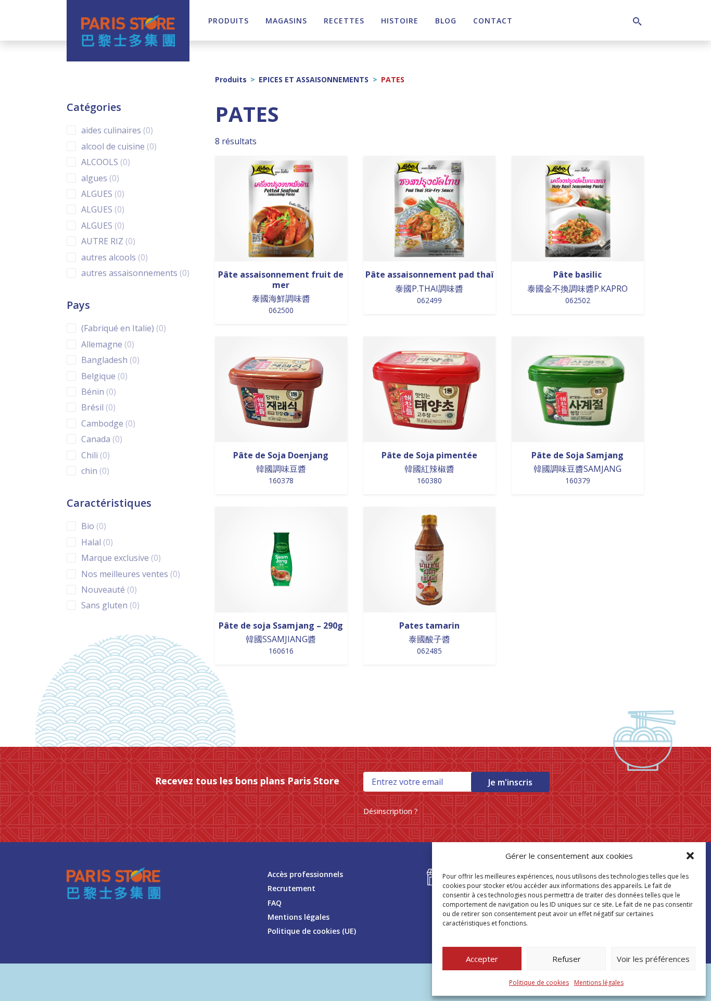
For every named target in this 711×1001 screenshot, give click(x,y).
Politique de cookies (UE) (312, 931)
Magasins (286, 21)
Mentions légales (599, 982)
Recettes (344, 21)
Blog (445, 21)
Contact (493, 21)
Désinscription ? (390, 811)
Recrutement (291, 888)
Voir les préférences (653, 959)
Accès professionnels (305, 874)
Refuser (566, 959)
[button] (690, 855)
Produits (228, 21)
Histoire (399, 21)
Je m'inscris (510, 782)
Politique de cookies (539, 982)
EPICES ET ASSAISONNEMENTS (314, 79)
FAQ (275, 903)
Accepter (482, 959)
